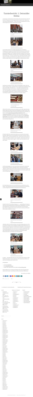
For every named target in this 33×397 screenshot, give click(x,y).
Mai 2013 (4, 380)
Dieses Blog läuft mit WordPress (11, 395)
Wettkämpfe (15, 307)
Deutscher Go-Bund (26, 291)
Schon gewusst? (15, 301)
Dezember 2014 (5, 360)
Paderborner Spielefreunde (27, 296)
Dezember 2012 (5, 386)
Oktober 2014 (4, 362)
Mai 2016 (4, 344)
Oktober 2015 (4, 350)
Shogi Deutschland (26, 300)
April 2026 (4, 325)
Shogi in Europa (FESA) (27, 301)
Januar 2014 (4, 371)
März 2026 (4, 326)
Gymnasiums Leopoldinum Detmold (15, 112)
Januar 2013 (4, 385)
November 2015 (5, 349)
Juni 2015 (4, 354)
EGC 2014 (14, 296)
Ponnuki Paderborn (5, 4)
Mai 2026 (4, 324)
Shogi (14, 302)
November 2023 (5, 336)
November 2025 (5, 331)
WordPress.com (23, 395)
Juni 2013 (4, 379)
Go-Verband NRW (26, 295)
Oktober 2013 (4, 374)
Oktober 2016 (4, 342)
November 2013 (5, 373)
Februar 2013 (4, 384)
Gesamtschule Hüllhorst (7, 114)
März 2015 (4, 356)
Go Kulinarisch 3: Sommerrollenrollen (7, 287)
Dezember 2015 (5, 348)
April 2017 (4, 338)
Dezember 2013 (5, 372)
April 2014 (4, 368)
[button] (3, 276)
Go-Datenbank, (9, 264)
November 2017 (5, 337)
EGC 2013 (14, 295)
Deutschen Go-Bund (9, 266)
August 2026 (4, 320)
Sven (12, 278)
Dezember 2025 (5, 330)
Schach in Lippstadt (26, 297)
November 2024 (5, 332)
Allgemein (14, 291)
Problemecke (15, 300)
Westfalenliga (15, 306)
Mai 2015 (4, 355)
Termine (14, 303)
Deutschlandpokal (15, 294)
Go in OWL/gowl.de (22, 267)
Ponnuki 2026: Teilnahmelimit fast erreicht (5, 293)
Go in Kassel (25, 294)
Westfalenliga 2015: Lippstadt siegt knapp (25, 287)
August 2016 (4, 343)
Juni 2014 (4, 366)
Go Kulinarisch (15, 297)
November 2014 (5, 361)
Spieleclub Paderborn (27, 302)
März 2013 (4, 383)
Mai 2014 (4, 367)
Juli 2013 (4, 378)
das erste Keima (17, 49)
